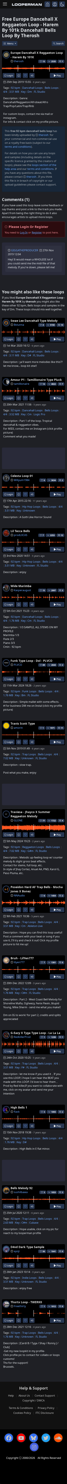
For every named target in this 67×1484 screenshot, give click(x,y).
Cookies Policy (22, 1413)
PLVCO (18, 665)
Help (11, 1395)
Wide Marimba (21, 586)
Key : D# (26, 355)
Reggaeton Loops (33, 847)
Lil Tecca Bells (20, 531)
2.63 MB (8, 1222)
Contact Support (45, 1395)
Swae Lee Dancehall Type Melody (34, 321)
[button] (62, 4)
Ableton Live (35, 926)
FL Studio (39, 91)
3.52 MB (14, 414)
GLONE (18, 820)
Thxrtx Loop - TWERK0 (26, 1302)
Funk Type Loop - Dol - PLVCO (31, 661)
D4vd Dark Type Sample (27, 1247)
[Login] (47, 4)
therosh (19, 61)
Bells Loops (52, 88)
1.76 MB (14, 620)
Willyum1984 (21, 480)
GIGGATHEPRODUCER (24, 250)
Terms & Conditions (21, 1408)
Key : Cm (26, 414)
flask (17, 1111)
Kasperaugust (22, 590)
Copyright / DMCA (33, 1400)
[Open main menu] (5, 4)
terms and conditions (18, 146)
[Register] (55, 4)
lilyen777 (19, 962)
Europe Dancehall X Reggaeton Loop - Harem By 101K (37, 55)
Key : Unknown (26, 510)
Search (60, 43)
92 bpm (15, 88)
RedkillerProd (22, 1037)
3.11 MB (14, 355)
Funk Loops (29, 691)
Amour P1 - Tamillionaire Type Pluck (36, 380)
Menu (10, 43)
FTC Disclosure (45, 1413)
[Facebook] (8, 1437)
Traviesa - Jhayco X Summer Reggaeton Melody (30, 814)
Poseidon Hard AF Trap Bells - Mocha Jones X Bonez (37, 889)
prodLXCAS (20, 535)
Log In (24, 232)
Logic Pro (39, 414)
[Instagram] (34, 1447)
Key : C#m (21, 993)
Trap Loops (29, 754)
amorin (18, 728)
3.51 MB (14, 91)
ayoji (17, 1251)
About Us (24, 1395)
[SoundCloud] (58, 1437)
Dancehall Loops (32, 88)
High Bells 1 (19, 1107)
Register (37, 232)
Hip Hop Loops (31, 506)
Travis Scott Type (23, 723)
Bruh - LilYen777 (22, 958)
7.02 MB (8, 758)
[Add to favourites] (25, 75)
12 (62, 535)
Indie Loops (29, 1278)
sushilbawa (21, 1192)
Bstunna (19, 324)
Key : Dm (26, 91)
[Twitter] (45, 1437)
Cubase (33, 1222)
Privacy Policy (46, 1408)
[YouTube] (21, 1437)
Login (10, 75)
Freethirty (20, 1306)
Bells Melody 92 (22, 1188)
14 (62, 325)
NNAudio (19, 895)
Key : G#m (27, 851)
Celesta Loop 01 (22, 476)
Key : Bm (20, 695)
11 (62, 728)
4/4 (5, 91)
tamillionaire (21, 384)
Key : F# (19, 1067)
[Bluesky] (33, 1437)
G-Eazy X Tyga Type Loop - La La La (35, 1033)
